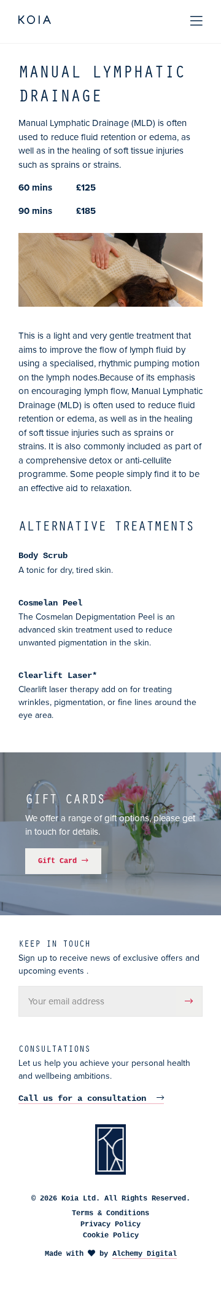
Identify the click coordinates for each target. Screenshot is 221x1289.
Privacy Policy (110, 1224)
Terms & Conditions (110, 1213)
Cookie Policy (111, 1235)
